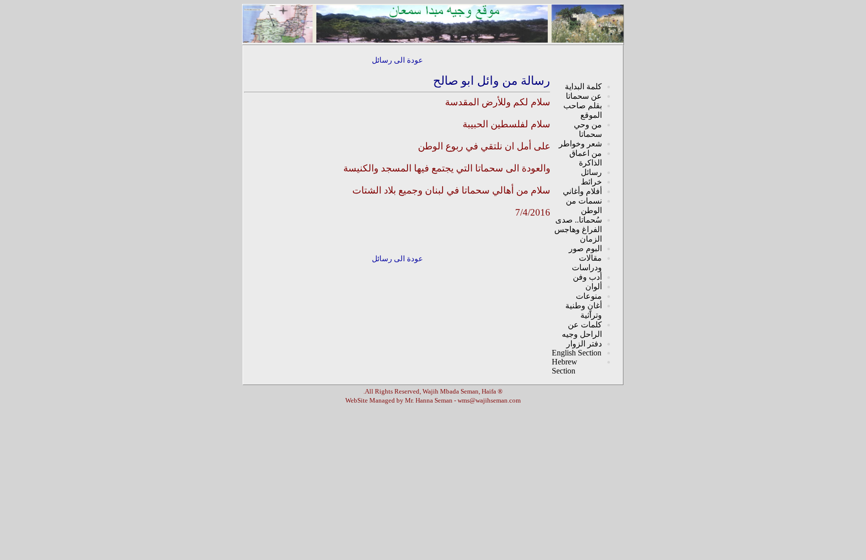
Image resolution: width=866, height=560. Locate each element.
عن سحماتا (584, 96)
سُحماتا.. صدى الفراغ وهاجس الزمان (578, 229)
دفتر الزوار (584, 343)
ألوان (593, 286)
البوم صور (585, 248)
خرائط (591, 181)
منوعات (589, 296)
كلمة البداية (583, 86)
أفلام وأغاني (582, 191)
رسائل (591, 172)
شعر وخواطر (580, 143)
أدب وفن (587, 277)
